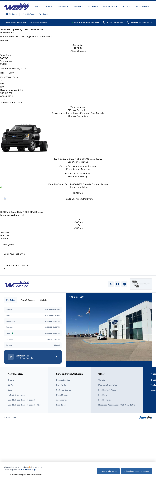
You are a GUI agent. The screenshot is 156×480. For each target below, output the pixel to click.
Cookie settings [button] (29, 469)
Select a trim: (7, 37)
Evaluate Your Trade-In (78, 169)
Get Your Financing (78, 176)
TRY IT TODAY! (7, 73)
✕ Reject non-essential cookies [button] (136, 471)
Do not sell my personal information (25, 474)
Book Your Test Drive (78, 162)
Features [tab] (4, 235)
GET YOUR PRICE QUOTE (13, 68)
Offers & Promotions (78, 116)
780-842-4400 (119, 22)
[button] (11, 14)
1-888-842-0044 (145, 22)
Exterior (4, 41)
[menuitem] (38, 6)
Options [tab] (4, 238)
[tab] (78, 40)
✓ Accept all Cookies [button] (108, 471)
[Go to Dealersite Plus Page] (145, 417)
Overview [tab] (5, 232)
